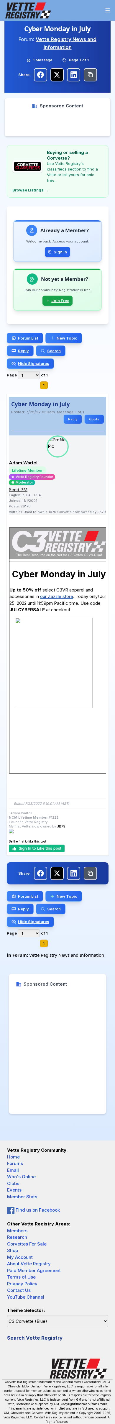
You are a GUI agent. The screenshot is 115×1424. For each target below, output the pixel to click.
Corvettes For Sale (27, 1244)
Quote (94, 419)
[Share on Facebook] (40, 74)
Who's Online (21, 1176)
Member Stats (22, 1196)
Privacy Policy (22, 1284)
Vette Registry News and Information (66, 955)
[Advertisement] (57, 123)
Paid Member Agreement (34, 1270)
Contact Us (19, 1290)
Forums (15, 1163)
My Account (20, 1257)
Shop (12, 1250)
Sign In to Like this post (40, 848)
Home (13, 1157)
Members (17, 1230)
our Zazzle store (56, 596)
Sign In (60, 252)
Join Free (60, 300)
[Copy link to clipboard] (90, 74)
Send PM (18, 489)
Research (17, 1237)
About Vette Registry (29, 1263)
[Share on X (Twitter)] (57, 74)
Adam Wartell (24, 463)
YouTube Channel (25, 1297)
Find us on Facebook (37, 1210)
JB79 (61, 826)
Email (13, 1170)
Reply (72, 419)
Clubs (13, 1183)
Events (14, 1190)
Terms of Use (21, 1277)
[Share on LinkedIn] (73, 74)
